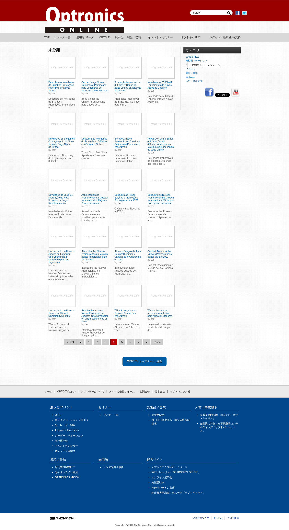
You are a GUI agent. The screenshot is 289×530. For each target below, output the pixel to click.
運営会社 (160, 391)
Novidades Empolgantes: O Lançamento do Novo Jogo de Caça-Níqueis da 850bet (61, 142)
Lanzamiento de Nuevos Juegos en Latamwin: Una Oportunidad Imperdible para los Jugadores (61, 257)
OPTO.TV (105, 37)
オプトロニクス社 (180, 391)
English (218, 518)
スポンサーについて (92, 391)
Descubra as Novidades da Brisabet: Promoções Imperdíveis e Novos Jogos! (61, 86)
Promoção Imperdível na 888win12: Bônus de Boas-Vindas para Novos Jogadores (127, 86)
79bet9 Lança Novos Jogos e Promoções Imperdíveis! (125, 313)
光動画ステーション (196, 60)
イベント (190, 69)
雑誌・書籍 (134, 37)
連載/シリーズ (85, 37)
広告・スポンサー (195, 81)
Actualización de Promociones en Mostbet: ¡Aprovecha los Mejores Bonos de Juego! (95, 199)
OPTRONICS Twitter (244, 13)
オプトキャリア (190, 37)
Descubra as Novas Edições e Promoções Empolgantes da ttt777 (126, 198)
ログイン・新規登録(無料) (225, 37)
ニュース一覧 (62, 37)
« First (70, 342)
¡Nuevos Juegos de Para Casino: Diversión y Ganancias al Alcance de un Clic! (127, 255)
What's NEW (192, 56)
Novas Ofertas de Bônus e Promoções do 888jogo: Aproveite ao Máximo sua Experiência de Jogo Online (160, 144)
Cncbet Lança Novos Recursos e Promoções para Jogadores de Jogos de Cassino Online (94, 86)
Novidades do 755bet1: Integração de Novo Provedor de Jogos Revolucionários (60, 199)
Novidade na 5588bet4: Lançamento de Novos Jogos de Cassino (160, 85)
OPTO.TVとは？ (66, 391)
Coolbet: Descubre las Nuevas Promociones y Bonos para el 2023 (159, 254)
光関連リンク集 (201, 518)
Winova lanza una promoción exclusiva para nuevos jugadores (159, 313)
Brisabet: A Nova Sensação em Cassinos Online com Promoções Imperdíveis (127, 142)
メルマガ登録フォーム (122, 391)
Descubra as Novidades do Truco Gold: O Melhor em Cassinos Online (94, 141)
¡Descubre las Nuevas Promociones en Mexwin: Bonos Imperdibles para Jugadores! (94, 255)
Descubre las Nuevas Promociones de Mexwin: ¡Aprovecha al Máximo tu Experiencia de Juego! (160, 199)
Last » (157, 342)
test (54, 93)
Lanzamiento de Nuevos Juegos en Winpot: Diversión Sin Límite (61, 313)
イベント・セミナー (160, 37)
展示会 (119, 37)
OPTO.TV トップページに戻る (144, 361)
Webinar (190, 77)
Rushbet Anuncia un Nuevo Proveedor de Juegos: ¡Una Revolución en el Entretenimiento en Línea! (95, 316)
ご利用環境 (233, 518)
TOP (47, 37)
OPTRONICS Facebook (237, 13)
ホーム (48, 391)
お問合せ (145, 391)
